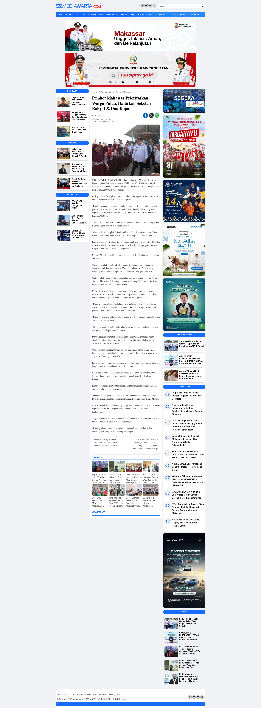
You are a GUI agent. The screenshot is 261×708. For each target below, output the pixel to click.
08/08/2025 (97, 115)
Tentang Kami (114, 694)
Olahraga (182, 15)
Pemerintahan (127, 15)
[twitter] (151, 115)
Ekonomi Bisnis (95, 15)
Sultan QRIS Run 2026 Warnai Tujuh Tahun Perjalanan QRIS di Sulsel (188, 622)
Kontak (72, 694)
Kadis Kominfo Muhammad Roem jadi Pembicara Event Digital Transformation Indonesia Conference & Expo (146, 445)
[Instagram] (154, 5)
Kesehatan (79, 15)
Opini (60, 20)
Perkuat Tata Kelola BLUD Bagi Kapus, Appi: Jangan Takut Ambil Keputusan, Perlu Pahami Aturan (189, 664)
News (68, 15)
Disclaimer (61, 694)
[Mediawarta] (78, 7)
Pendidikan (111, 15)
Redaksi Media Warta (108, 121)
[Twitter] (146, 5)
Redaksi (102, 694)
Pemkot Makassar (166, 15)
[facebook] (145, 115)
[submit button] (203, 6)
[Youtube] (150, 5)
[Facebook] (142, 5)
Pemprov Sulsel (146, 15)
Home (60, 15)
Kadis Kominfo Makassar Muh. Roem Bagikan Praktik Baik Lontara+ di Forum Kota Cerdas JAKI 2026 (189, 678)
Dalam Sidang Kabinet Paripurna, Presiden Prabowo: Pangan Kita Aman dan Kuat (106, 442)
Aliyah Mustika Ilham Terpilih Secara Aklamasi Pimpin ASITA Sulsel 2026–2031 (189, 650)
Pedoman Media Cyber (87, 694)
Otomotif (195, 15)
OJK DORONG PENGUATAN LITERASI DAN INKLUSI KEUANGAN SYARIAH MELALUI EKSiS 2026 (189, 636)
